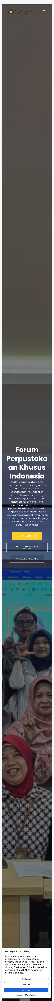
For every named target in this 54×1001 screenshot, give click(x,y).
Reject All (26, 984)
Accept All (26, 990)
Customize (26, 979)
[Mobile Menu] (44, 11)
